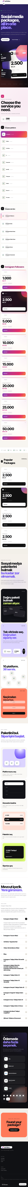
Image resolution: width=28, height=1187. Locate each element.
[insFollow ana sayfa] (8, 1)
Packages (3, 1158)
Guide (2, 1161)
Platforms (3, 1159)
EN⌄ (4, 3)
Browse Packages (5, 39)
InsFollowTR (3, 1168)
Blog (5, 954)
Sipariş (24, 651)
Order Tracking (3, 1170)
